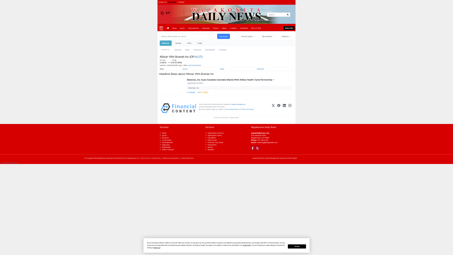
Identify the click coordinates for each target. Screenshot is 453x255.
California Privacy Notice (170, 158)
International (210, 50)
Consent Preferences (10, 163)
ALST (198, 57)
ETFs (189, 43)
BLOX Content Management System (272, 158)
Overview (177, 50)
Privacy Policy (233, 109)
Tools (199, 43)
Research (260, 69)
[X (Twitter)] (273, 108)
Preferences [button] (156, 248)
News (187, 50)
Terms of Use (145, 158)
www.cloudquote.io (239, 104)
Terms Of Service (247, 109)
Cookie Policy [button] (247, 245)
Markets (165, 43)
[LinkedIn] (284, 108)
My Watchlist (267, 36)
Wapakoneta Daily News (105, 158)
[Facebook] (278, 108)
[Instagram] (289, 108)
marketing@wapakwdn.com (267, 142)
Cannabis (205, 92)
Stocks (178, 43)
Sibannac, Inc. (194, 88)
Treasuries (223, 50)
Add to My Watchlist (194, 65)
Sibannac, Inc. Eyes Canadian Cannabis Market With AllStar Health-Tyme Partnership (231, 80)
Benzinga (192, 92)
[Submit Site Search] (287, 15)
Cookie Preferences (187, 158)
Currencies (197, 50)
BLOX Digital (292, 158)
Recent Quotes (247, 36)
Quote (185, 69)
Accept (296, 246)
